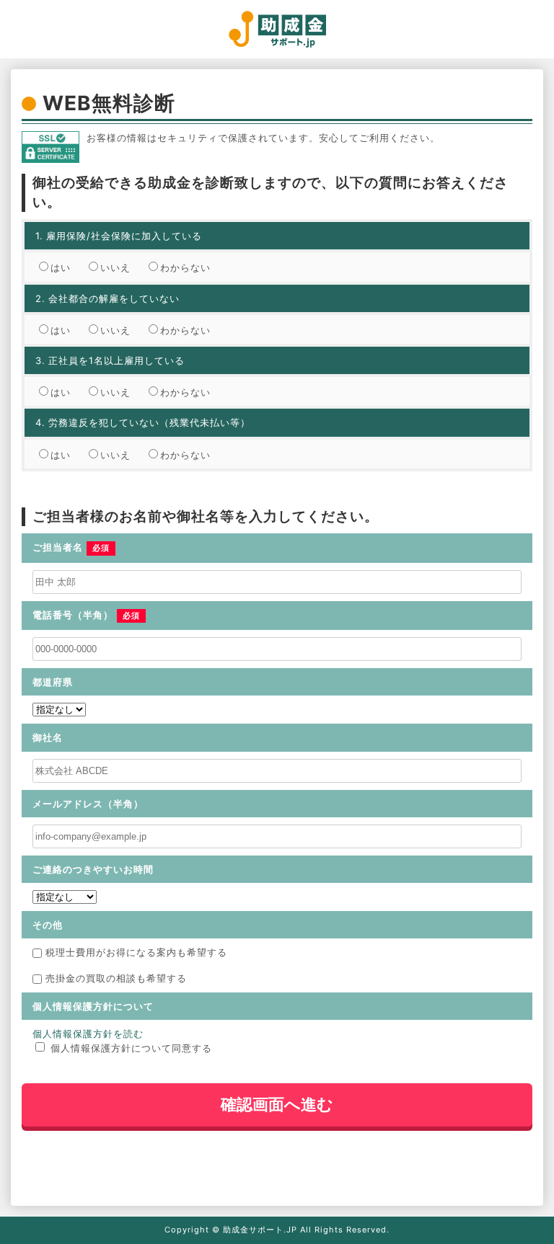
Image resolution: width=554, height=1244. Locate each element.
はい (60, 267)
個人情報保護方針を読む (88, 1033)
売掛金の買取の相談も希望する (116, 978)
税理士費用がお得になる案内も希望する (136, 952)
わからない (185, 267)
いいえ (115, 267)
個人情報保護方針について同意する (131, 1048)
